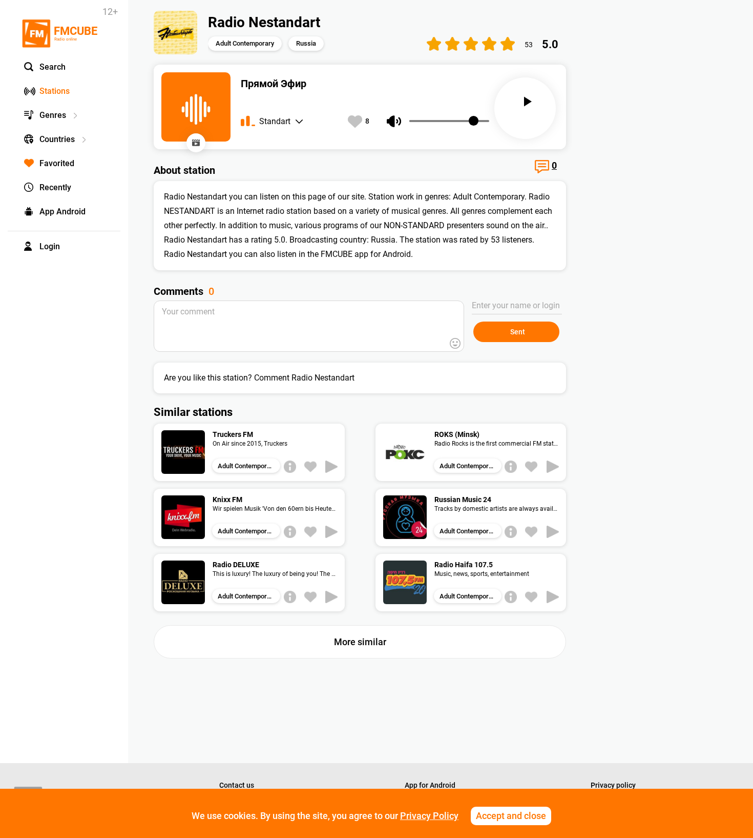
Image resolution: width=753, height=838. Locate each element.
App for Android (430, 785)
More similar (360, 641)
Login (49, 246)
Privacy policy (613, 785)
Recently (55, 187)
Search (52, 67)
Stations (54, 91)
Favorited (56, 163)
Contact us (236, 785)
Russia (306, 43)
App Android (62, 211)
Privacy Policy (429, 815)
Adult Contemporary (245, 43)
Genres (52, 115)
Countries (57, 139)
